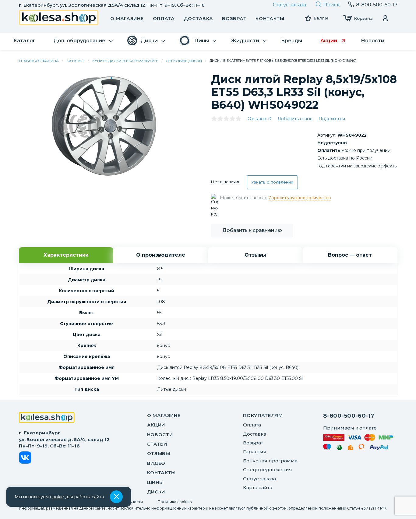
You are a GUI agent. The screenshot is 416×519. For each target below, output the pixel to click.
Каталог (75, 60)
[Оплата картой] (358, 437)
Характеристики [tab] (66, 255)
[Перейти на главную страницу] (59, 18)
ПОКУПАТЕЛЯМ (263, 415)
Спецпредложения (267, 469)
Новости (160, 434)
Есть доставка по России (344, 158)
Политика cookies (175, 502)
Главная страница (39, 60)
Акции (156, 425)
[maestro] (327, 448)
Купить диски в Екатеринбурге (125, 60)
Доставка (198, 18)
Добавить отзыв (294, 118)
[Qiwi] (361, 448)
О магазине (127, 18)
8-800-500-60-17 (349, 415)
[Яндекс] (350, 448)
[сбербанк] (340, 448)
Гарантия (254, 451)
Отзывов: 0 (259, 118)
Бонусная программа (270, 461)
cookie (57, 497)
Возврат (234, 18)
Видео (156, 463)
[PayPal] (379, 448)
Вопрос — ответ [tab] (350, 255)
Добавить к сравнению (252, 230)
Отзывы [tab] (255, 255)
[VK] (25, 458)
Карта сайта (257, 487)
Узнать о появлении (272, 182)
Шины (155, 482)
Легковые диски (184, 60)
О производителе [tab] (160, 255)
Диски (156, 492)
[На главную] (47, 418)
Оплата (164, 18)
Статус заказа (289, 5)
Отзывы (158, 453)
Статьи (157, 444)
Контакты (270, 18)
